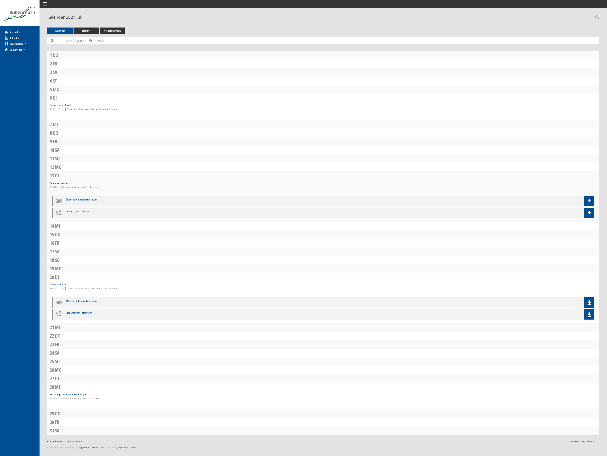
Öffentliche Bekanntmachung (81, 199)
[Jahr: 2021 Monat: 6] (52, 41)
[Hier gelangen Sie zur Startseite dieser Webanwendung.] (20, 14)
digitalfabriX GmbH (127, 447)
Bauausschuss (57, 183)
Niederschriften (112, 30)
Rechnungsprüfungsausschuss (66, 394)
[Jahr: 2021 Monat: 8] (90, 41)
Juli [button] (68, 40)
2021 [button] (80, 40)
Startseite (14, 32)
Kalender (14, 38)
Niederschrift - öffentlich (78, 211)
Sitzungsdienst (589, 441)
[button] (20, 44)
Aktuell (100, 40)
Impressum (84, 447)
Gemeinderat (57, 105)
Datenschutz (98, 447)
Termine (86, 30)
